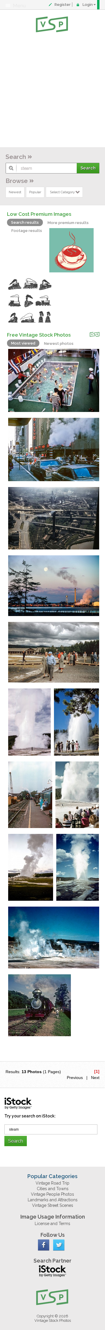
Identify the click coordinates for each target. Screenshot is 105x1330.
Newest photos (59, 343)
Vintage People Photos (52, 1194)
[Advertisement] (52, 91)
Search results (25, 222)
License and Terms (52, 1223)
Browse (17, 180)
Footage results (26, 230)
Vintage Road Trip (52, 1183)
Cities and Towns (53, 1188)
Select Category (62, 192)
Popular (35, 192)
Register (63, 4)
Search (16, 156)
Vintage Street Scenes (52, 1205)
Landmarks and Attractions (53, 1199)
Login (88, 4)
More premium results (68, 222)
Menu (19, 6)
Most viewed (23, 343)
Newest (15, 192)
